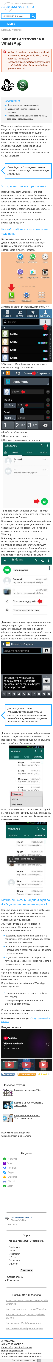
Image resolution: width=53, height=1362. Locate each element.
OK (39, 1360)
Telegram (11, 1168)
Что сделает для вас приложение (23, 105)
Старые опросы (15, 1277)
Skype (10, 1172)
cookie (32, 1360)
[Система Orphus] (19, 1225)
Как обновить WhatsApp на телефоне (24, 1328)
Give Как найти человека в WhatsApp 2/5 (41, 1074)
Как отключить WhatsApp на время (23, 1323)
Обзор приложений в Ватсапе (16, 1136)
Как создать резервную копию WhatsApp (26, 1309)
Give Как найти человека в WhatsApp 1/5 (39, 1074)
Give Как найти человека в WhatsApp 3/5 (44, 1074)
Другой (14, 1264)
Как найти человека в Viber (27, 1090)
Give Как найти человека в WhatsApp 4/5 (46, 1074)
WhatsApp (12, 1159)
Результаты (13, 1280)
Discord (11, 1181)
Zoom (10, 1186)
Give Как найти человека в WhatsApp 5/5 (48, 1074)
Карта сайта (7, 1347)
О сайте (18, 1347)
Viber (10, 1163)
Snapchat (12, 1177)
